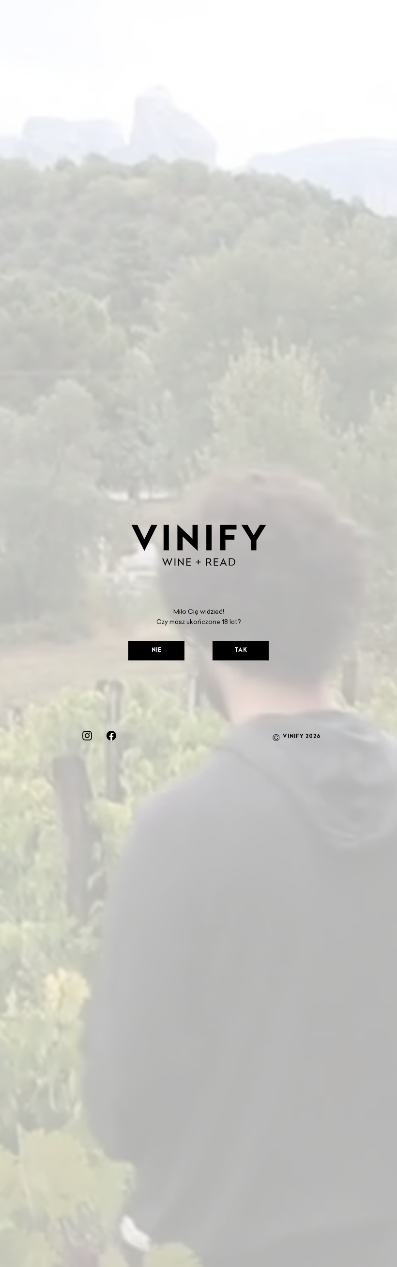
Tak (240, 650)
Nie (157, 650)
